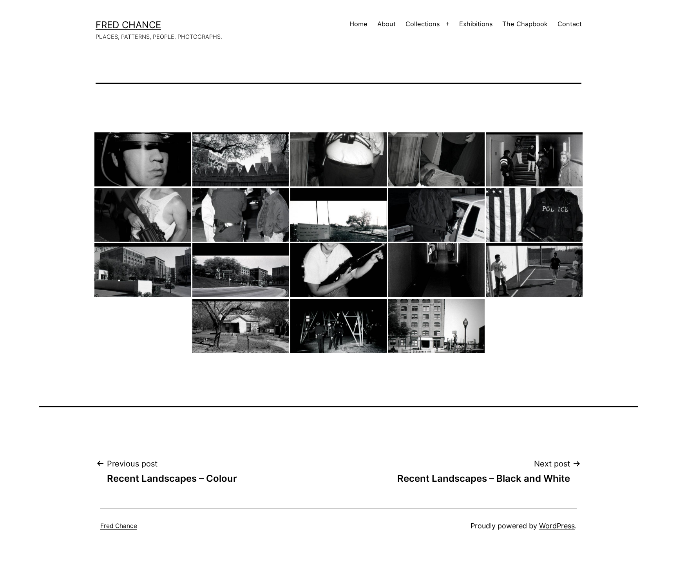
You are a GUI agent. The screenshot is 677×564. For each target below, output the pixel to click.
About (386, 24)
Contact (570, 24)
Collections (422, 24)
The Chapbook (525, 24)
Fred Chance (128, 25)
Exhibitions (476, 24)
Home (358, 24)
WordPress (557, 526)
